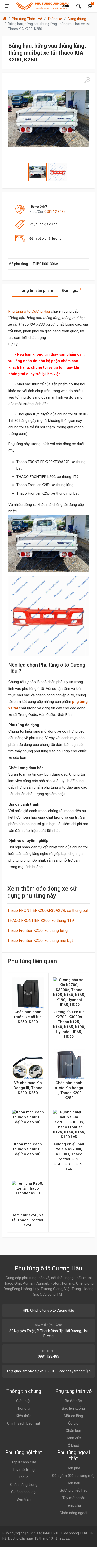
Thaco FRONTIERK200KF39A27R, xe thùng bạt (47, 910)
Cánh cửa (73, 1438)
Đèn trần (24, 1499)
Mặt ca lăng (73, 1416)
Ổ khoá (73, 1445)
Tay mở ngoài (73, 1498)
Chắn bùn (73, 1430)
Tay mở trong (24, 1469)
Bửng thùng (77, 19)
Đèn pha (73, 1468)
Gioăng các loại (23, 1492)
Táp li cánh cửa (23, 1462)
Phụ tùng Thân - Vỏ (27, 19)
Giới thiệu (23, 1401)
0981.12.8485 (55, 212)
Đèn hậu (73, 1483)
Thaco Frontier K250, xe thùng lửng (37, 930)
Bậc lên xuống (73, 1408)
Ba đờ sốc (73, 1401)
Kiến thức (23, 1416)
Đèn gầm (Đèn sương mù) (73, 1475)
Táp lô (24, 1477)
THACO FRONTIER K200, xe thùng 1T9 (40, 920)
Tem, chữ (73, 1505)
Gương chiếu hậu (73, 1490)
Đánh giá (71, 290)
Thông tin (23, 1408)
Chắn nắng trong (23, 1484)
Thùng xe (55, 19)
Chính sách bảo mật (23, 1423)
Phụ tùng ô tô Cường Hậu (29, 311)
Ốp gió (73, 1423)
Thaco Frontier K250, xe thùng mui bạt (40, 940)
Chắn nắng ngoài (73, 1513)
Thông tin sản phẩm (35, 290)
